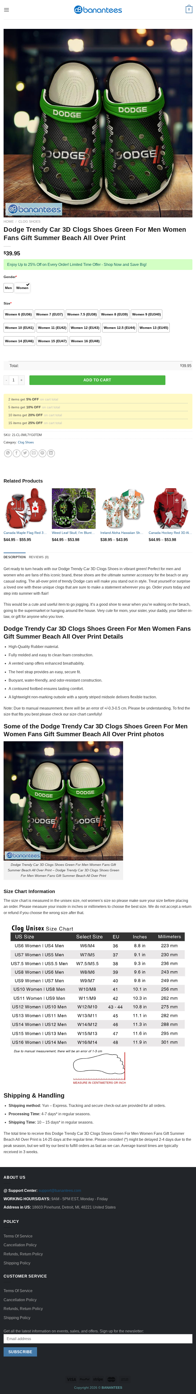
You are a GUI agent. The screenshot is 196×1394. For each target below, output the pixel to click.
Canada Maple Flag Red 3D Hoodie (25, 533)
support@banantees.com (59, 1191)
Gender (10, 277)
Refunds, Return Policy (23, 1254)
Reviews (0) (39, 557)
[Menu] (6, 10)
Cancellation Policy (20, 1245)
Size (7, 303)
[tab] (15, 557)
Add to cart (97, 380)
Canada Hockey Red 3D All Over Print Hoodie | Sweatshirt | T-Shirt (170, 533)
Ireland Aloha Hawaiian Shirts (122, 533)
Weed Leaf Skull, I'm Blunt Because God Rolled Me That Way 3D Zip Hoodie (74, 533)
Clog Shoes (29, 221)
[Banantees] (98, 9)
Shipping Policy (17, 1263)
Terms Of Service (18, 1236)
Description (15, 557)
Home (9, 221)
